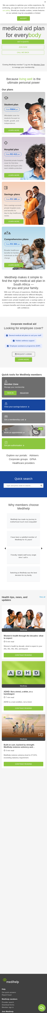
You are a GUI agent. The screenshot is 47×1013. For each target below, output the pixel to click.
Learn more (13, 130)
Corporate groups (18, 459)
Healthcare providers (23, 463)
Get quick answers (9, 992)
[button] (5, 548)
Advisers (34, 455)
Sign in (10, 393)
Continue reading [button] (23, 655)
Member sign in (8, 1007)
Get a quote (23, 42)
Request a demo (24, 354)
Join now (23, 47)
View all (42, 597)
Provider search (8, 1002)
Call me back (23, 52)
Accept (23, 18)
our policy (6, 10)
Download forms (8, 1005)
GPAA (33, 459)
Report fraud (6, 995)
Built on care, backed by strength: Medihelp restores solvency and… (19, 746)
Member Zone (39, 65)
